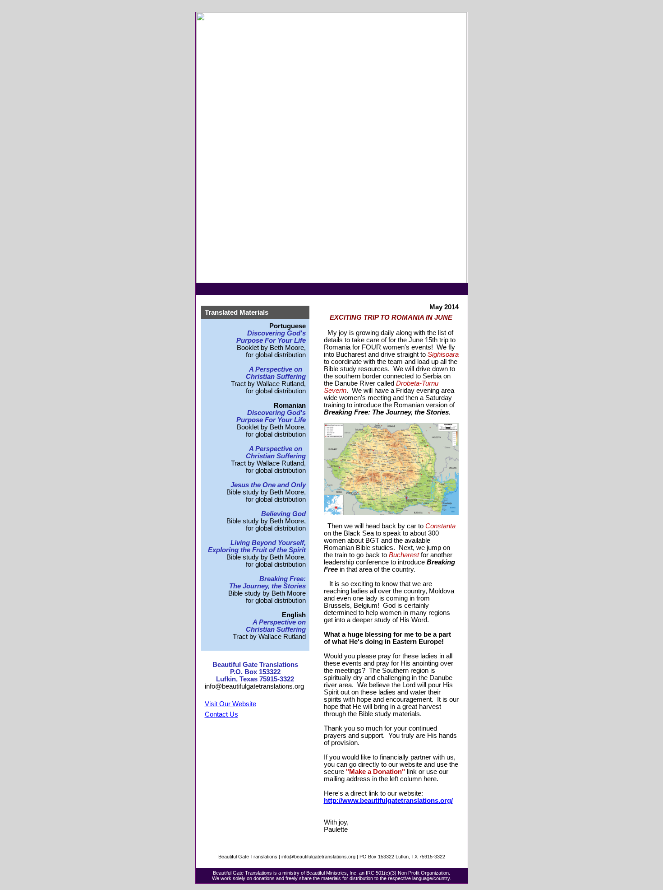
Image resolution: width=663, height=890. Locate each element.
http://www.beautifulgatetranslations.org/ (388, 800)
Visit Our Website (230, 704)
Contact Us (221, 714)
